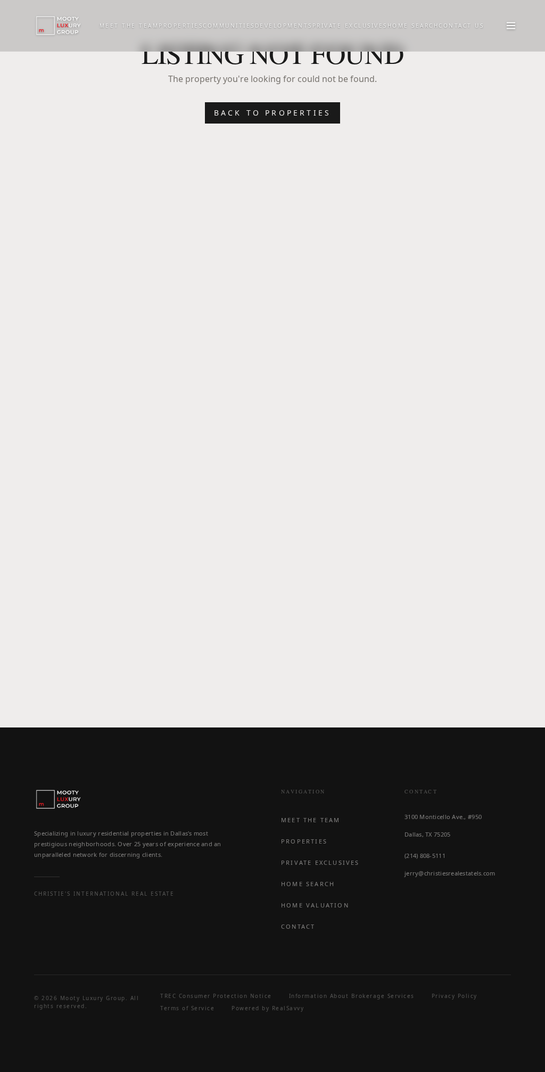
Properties (181, 25)
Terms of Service (187, 1008)
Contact (298, 926)
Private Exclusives (349, 25)
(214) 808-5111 (424, 856)
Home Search (413, 25)
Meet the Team (129, 25)
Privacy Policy (454, 996)
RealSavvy (288, 1008)
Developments (283, 25)
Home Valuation (315, 905)
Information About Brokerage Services (352, 996)
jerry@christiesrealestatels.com (450, 873)
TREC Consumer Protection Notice (216, 996)
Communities (229, 25)
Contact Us (461, 25)
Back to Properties (273, 113)
